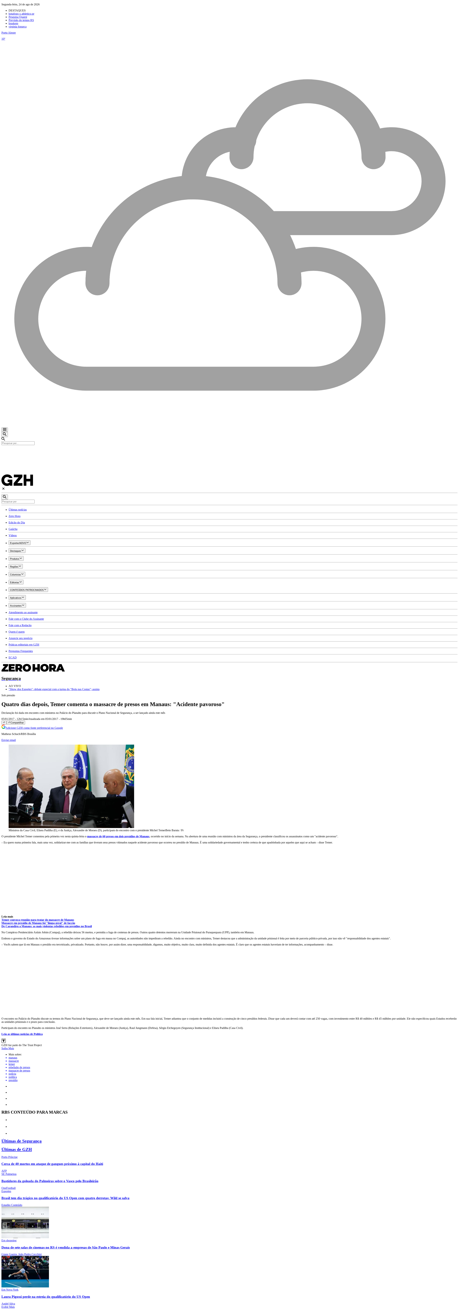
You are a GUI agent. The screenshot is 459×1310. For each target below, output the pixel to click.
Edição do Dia (17, 522)
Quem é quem (17, 631)
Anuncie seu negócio (20, 638)
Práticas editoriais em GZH (24, 644)
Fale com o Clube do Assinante (26, 618)
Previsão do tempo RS (21, 20)
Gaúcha (13, 528)
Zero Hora (14, 516)
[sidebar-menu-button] (4, 430)
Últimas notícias (18, 509)
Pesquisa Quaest (18, 16)
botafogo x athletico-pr (21, 13)
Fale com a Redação (20, 625)
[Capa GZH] (229, 451)
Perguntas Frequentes (21, 651)
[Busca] (4, 434)
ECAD (13, 657)
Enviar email (8, 740)
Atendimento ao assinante (23, 612)
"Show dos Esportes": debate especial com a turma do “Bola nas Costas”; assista (54, 689)
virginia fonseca (18, 26)
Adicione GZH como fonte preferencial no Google (34, 727)
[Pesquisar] (4, 497)
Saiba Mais (7, 1048)
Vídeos (13, 535)
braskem (13, 23)
